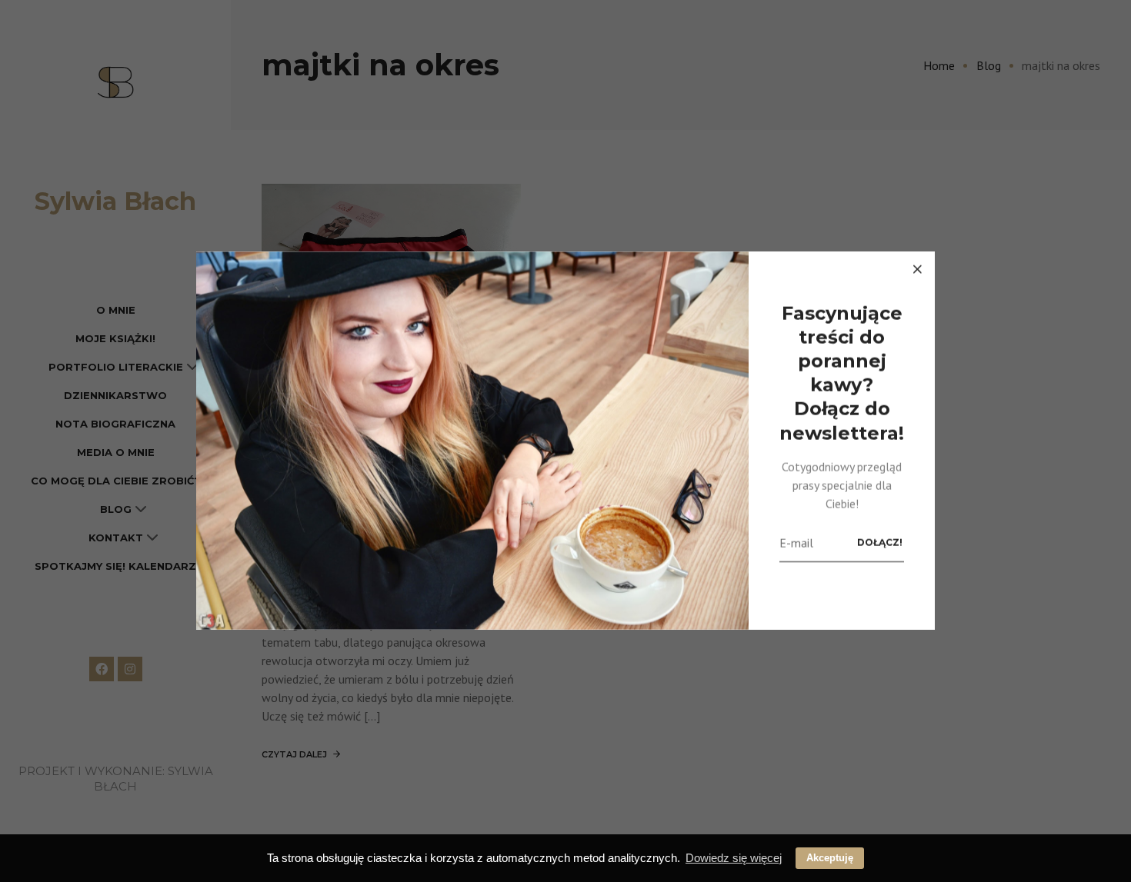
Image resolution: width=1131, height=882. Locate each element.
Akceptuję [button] (829, 858)
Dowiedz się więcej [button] (734, 857)
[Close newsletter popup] (917, 269)
